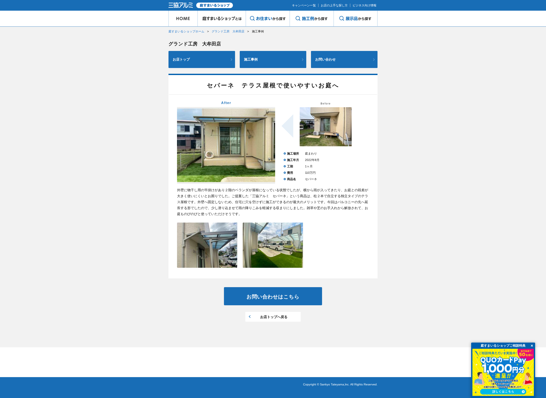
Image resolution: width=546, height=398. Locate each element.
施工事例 (251, 59)
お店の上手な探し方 (334, 5)
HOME (182, 18)
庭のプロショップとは (221, 18)
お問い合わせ (325, 59)
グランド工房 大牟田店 (228, 31)
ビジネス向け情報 (364, 5)
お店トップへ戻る (274, 317)
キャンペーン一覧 (304, 5)
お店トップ (181, 59)
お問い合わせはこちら (273, 297)
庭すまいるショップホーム (186, 31)
